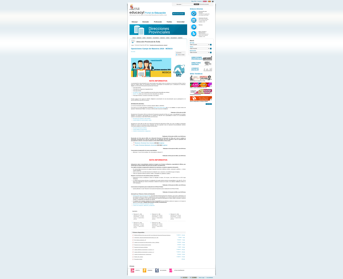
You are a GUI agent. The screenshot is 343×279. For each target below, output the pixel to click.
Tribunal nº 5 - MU (156, 222)
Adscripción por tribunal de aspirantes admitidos (143, 203)
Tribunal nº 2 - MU (156, 214)
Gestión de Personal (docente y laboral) (158, 45)
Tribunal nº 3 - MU (174, 214)
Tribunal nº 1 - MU (137, 214)
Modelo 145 (135, 93)
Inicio (133, 45)
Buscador (179, 4)
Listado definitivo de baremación (140, 129)
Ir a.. (211, 45)
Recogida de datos (137, 92)
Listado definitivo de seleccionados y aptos (142, 120)
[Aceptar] (196, 4)
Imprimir (179, 52)
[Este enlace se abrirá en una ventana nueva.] (212, 1)
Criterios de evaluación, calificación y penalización (144, 205)
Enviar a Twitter (181, 54)
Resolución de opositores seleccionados (142, 118)
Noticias (200, 24)
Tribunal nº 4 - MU (137, 222)
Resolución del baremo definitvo (140, 127)
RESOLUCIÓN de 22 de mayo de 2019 (141, 195)
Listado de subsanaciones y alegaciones (142, 131)
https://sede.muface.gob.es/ (160, 107)
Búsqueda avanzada (204, 4)
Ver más (209, 104)
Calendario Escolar (203, 18)
